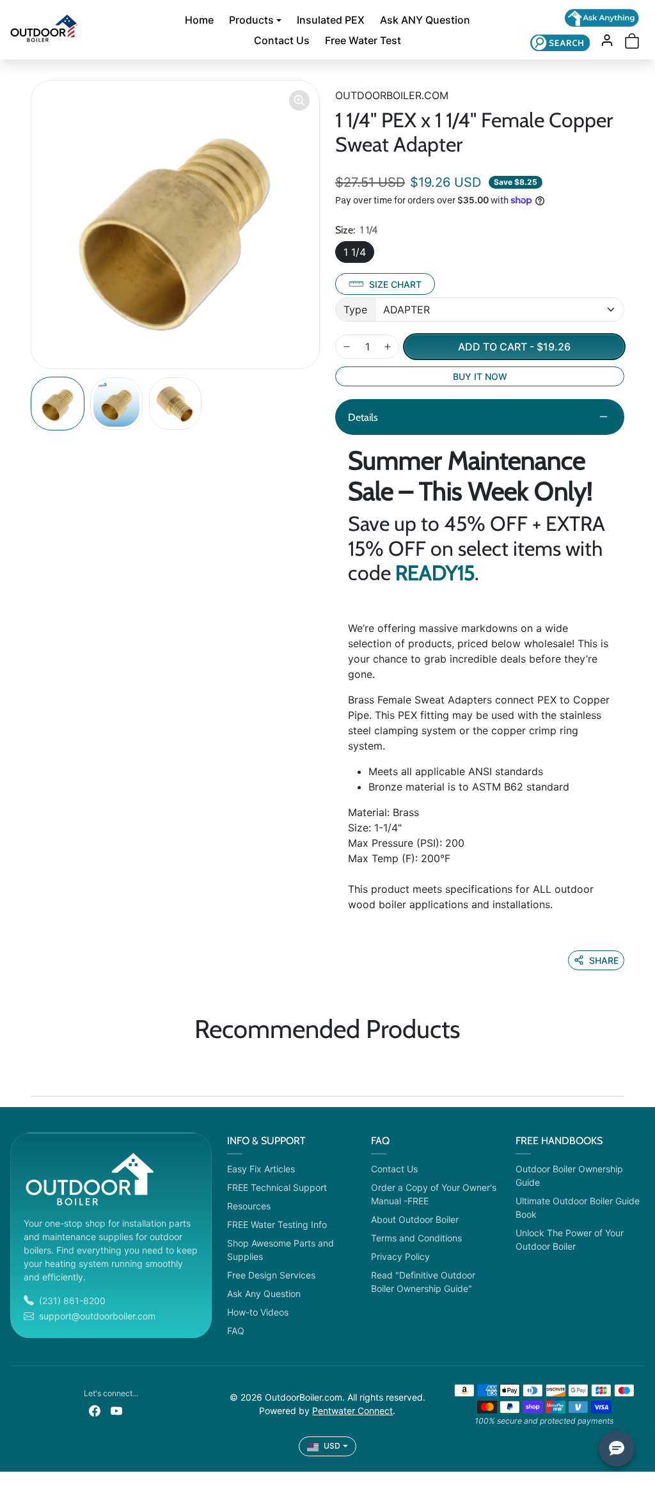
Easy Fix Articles (261, 1168)
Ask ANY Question (425, 19)
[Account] (607, 40)
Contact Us (282, 40)
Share (604, 960)
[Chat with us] (602, 18)
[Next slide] (620, 1066)
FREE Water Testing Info (277, 1224)
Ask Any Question (264, 1293)
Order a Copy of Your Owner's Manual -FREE (433, 1194)
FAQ (235, 1330)
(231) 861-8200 (72, 1300)
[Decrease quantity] (346, 346)
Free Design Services (271, 1275)
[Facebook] (95, 1410)
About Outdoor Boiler (415, 1219)
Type (355, 309)
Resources (249, 1205)
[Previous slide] (34, 1066)
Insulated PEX (331, 19)
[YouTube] (116, 1410)
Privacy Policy (400, 1256)
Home (199, 19)
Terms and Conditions (416, 1237)
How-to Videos (257, 1312)
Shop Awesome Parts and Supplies (280, 1250)
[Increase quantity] (387, 346)
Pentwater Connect (352, 1410)
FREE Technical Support (277, 1187)
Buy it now (480, 376)
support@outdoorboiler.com (97, 1315)
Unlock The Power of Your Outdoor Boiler (570, 1239)
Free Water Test (363, 40)
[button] (560, 42)
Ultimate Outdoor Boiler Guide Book (578, 1207)
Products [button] (251, 19)
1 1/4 (354, 252)
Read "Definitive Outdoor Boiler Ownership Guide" (423, 1282)
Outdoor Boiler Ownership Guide (569, 1175)
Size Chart (395, 284)
